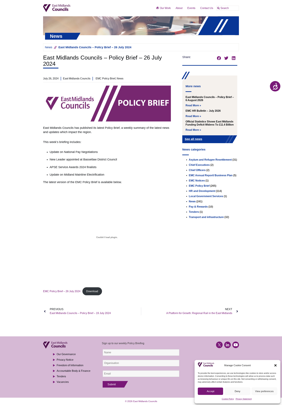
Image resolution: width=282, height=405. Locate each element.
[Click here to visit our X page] (219, 345)
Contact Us (206, 8)
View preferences (264, 391)
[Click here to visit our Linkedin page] (227, 345)
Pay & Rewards (198, 206)
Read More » (193, 105)
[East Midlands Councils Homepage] (68, 8)
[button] (275, 365)
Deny (237, 391)
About (179, 8)
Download (92, 291)
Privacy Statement (244, 399)
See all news (193, 139)
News (48, 47)
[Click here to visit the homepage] (68, 345)
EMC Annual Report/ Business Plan (211, 175)
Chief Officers (197, 170)
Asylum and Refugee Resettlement (210, 159)
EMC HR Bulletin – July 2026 (203, 110)
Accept (210, 391)
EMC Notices (197, 180)
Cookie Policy (228, 399)
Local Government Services (206, 196)
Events (191, 8)
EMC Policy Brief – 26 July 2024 (61, 291)
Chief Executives (199, 165)
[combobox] (227, 8)
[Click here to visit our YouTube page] (235, 345)
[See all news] (229, 139)
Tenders (194, 211)
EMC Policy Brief (199, 185)
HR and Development (202, 191)
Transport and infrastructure (206, 217)
